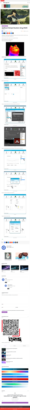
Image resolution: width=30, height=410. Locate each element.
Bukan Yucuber (15, 379)
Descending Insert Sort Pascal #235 (6, 270)
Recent (15, 345)
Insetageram (15, 371)
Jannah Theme (2, 408)
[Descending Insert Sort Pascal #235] (6, 267)
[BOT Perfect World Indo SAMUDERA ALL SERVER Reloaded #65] (4, 359)
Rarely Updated (15, 381)
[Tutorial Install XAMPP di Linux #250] (4, 352)
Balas (6, 282)
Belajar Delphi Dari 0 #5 (9, 361)
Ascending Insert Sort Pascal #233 (15, 270)
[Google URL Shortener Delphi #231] (24, 267)
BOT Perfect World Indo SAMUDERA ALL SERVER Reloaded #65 (14, 358)
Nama (2, 304)
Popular (5, 345)
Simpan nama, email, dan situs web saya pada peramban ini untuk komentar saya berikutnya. (13, 310)
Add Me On (15, 369)
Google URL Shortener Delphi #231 (24, 271)
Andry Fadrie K (8, 246)
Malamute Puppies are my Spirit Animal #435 (10, 0)
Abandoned (15, 376)
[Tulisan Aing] (5, 2)
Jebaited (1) (15, 384)
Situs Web (17, 307)
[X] (8, 247)
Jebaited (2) (15, 386)
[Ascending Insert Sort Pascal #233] (15, 267)
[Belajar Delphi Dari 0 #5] (4, 362)
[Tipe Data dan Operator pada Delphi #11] (4, 349)
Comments (24, 345)
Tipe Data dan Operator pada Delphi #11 (11, 348)
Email (2, 307)
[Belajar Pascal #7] (4, 356)
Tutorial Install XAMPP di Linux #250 (11, 351)
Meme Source (15, 374)
